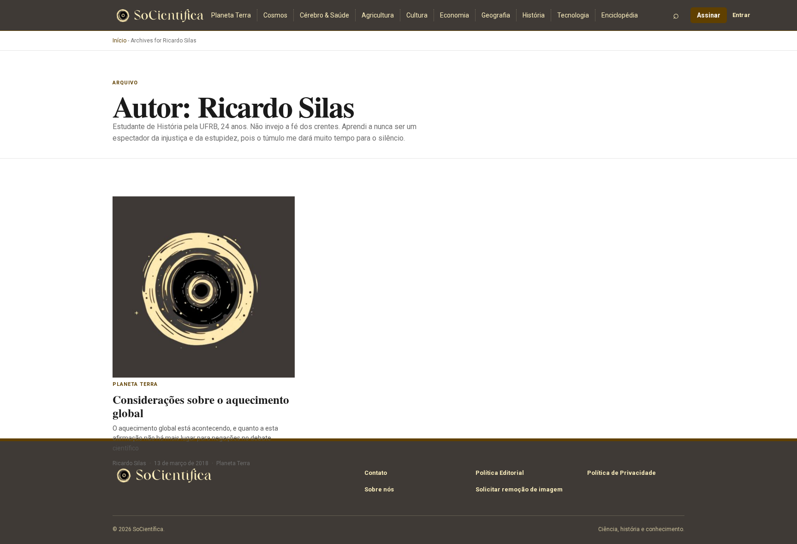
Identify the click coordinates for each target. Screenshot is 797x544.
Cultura (417, 15)
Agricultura (378, 15)
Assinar (708, 15)
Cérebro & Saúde (324, 15)
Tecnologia (573, 15)
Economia (454, 15)
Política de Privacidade (621, 472)
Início (119, 40)
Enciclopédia (619, 15)
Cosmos (275, 15)
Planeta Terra (231, 15)
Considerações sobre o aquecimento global (201, 406)
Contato (375, 472)
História (534, 15)
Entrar (741, 15)
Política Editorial (500, 472)
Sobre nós (379, 489)
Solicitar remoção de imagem (519, 489)
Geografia (496, 15)
